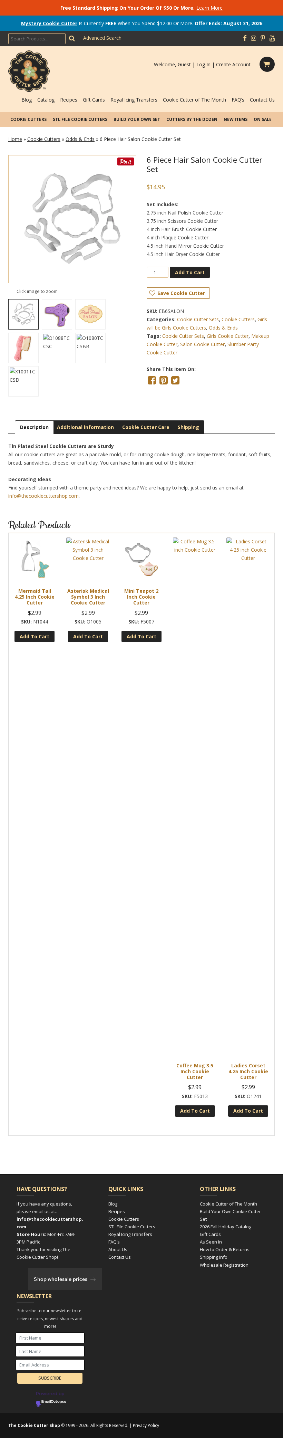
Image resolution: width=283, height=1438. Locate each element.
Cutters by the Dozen (191, 119)
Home (15, 139)
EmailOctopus (53, 1401)
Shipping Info (213, 1257)
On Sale (263, 119)
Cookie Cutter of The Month (194, 99)
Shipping (188, 427)
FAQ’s (238, 99)
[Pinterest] (263, 38)
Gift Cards (94, 99)
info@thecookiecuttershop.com (43, 496)
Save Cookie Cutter (181, 293)
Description (34, 427)
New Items (235, 119)
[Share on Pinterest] (163, 380)
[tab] (34, 427)
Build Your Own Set (137, 119)
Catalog (46, 99)
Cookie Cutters (28, 119)
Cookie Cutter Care (145, 427)
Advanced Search (102, 38)
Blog (26, 99)
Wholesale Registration (224, 1265)
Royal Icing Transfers (133, 99)
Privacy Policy (146, 1425)
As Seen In (211, 1242)
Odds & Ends (80, 139)
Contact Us (262, 99)
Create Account (233, 64)
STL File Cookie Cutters (80, 119)
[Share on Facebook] (152, 380)
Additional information (85, 427)
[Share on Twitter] (175, 380)
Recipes (68, 99)
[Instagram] (253, 38)
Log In (203, 64)
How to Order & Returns (225, 1249)
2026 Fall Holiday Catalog (225, 1226)
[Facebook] (244, 38)
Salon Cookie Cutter (202, 344)
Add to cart (190, 272)
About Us (117, 1249)
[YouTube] (272, 38)
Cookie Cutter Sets (198, 319)
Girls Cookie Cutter (227, 336)
